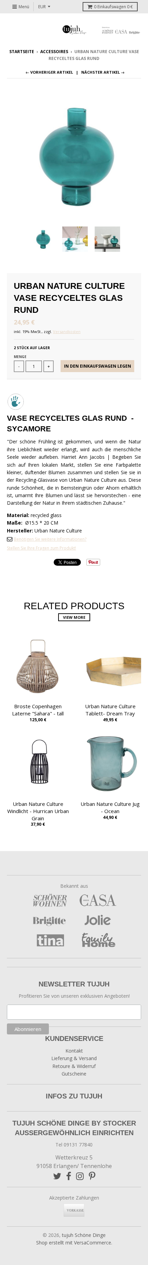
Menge (20, 356)
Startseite (21, 51)
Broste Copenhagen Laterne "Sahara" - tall (38, 710)
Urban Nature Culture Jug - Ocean (110, 807)
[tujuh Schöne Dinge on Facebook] (68, 1176)
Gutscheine (74, 1073)
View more (74, 617)
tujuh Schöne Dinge (84, 1235)
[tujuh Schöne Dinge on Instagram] (80, 1176)
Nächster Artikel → (103, 72)
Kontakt (74, 1050)
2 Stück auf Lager (32, 347)
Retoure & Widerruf (74, 1066)
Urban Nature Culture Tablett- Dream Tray (110, 710)
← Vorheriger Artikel (49, 72)
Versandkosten (67, 331)
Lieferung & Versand (74, 1058)
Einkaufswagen (113, 7)
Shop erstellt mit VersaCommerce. (74, 1242)
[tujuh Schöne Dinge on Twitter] (57, 1176)
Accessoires (54, 51)
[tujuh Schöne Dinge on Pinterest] (92, 1176)
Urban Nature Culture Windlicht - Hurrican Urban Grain (38, 811)
